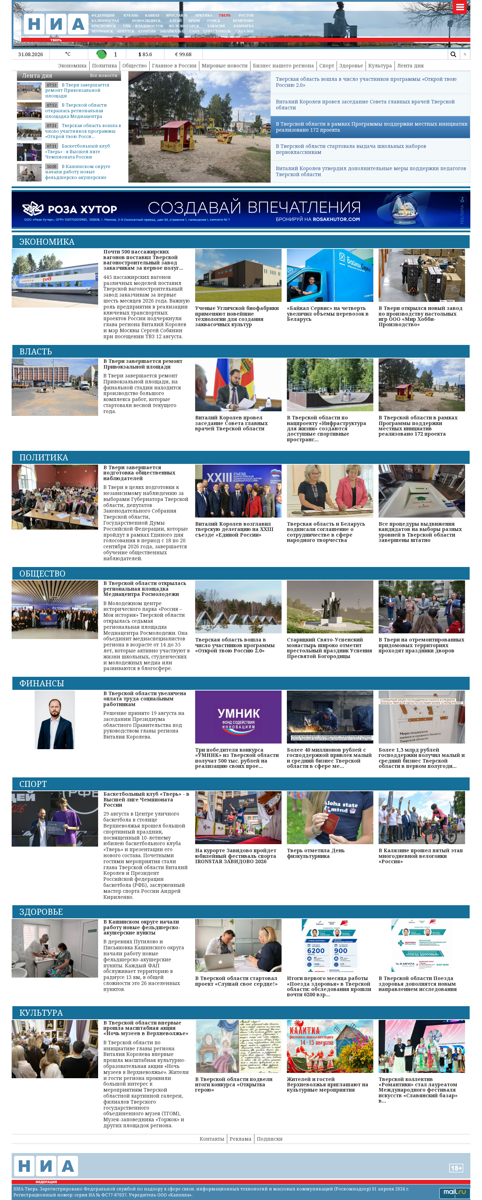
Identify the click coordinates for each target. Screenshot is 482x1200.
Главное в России (174, 65)
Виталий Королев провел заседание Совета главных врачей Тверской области (365, 104)
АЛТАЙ (175, 21)
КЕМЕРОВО (243, 21)
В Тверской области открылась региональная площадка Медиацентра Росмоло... (76, 113)
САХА (194, 31)
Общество (134, 65)
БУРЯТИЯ (147, 31)
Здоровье (351, 65)
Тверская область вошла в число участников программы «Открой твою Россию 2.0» (366, 82)
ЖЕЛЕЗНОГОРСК (184, 26)
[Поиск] (453, 54)
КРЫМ (194, 21)
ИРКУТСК (125, 31)
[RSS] (465, 54)
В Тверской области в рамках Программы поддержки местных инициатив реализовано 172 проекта (372, 126)
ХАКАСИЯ (215, 26)
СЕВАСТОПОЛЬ (217, 31)
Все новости (104, 75)
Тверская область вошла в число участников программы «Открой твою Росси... (83, 131)
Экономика (72, 65)
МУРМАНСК (102, 31)
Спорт (326, 65)
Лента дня (410, 65)
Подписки (270, 1138)
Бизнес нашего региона (283, 65)
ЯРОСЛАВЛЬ (177, 15)
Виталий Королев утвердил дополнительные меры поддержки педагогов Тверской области (371, 171)
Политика (104, 65)
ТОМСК (214, 21)
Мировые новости (225, 65)
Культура (380, 65)
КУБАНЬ (131, 15)
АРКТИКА (203, 15)
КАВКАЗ (152, 15)
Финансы (41, 683)
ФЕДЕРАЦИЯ (102, 15)
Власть (35, 351)
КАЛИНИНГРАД (105, 21)
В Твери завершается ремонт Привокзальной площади (77, 90)
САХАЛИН (245, 31)
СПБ (127, 26)
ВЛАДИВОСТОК (149, 26)
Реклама (241, 1138)
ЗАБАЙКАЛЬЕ (172, 31)
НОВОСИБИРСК (146, 21)
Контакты (212, 1138)
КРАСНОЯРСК (103, 26)
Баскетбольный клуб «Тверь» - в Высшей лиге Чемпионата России (77, 151)
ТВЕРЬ (225, 15)
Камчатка (243, 26)
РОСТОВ (246, 15)
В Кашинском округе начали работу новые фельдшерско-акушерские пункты (77, 174)
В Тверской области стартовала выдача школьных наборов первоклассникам (351, 149)
